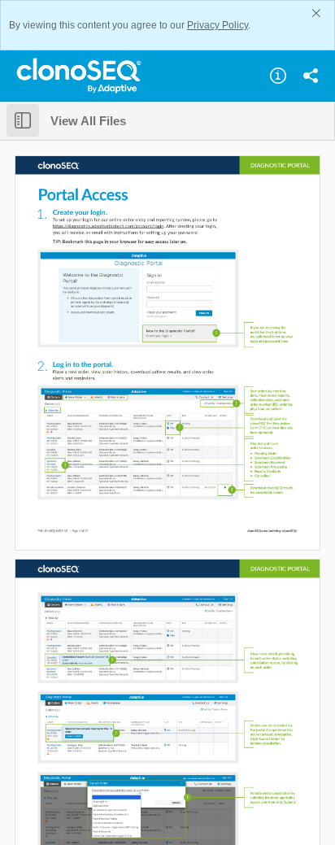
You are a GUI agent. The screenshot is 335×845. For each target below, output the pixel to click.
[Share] (310, 75)
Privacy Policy (217, 25)
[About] (278, 75)
